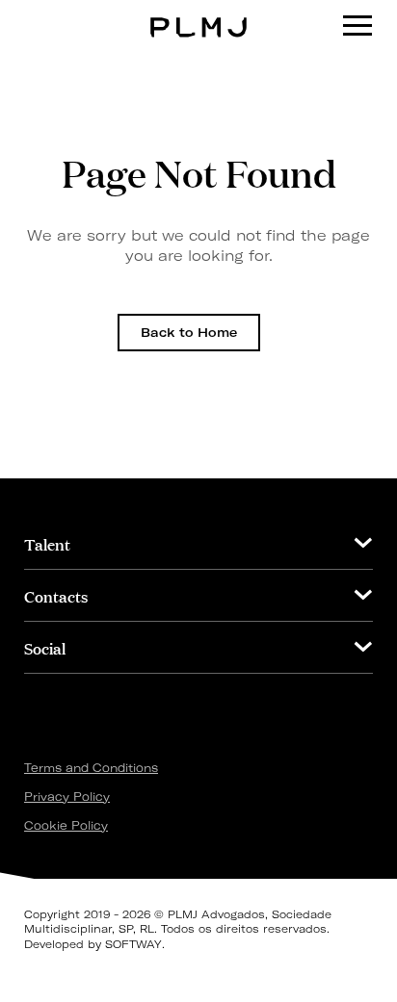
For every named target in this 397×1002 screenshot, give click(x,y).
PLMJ (199, 13)
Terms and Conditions (91, 767)
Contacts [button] (56, 595)
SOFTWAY (133, 944)
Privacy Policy (67, 796)
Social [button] (45, 647)
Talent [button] (47, 543)
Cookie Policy (66, 825)
